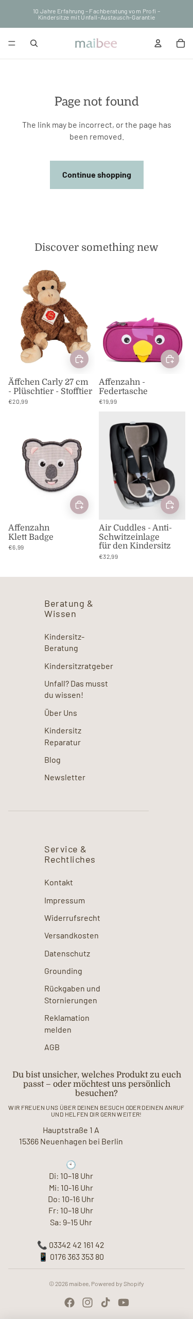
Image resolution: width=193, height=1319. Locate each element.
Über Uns (60, 712)
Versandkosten (71, 935)
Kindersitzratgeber (78, 666)
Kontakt (58, 882)
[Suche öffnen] (34, 43)
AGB (52, 1047)
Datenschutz (67, 953)
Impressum (64, 900)
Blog (52, 759)
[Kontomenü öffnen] (158, 43)
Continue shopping (96, 174)
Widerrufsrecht (72, 917)
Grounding (63, 970)
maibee (79, 1283)
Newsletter (64, 777)
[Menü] (12, 43)
